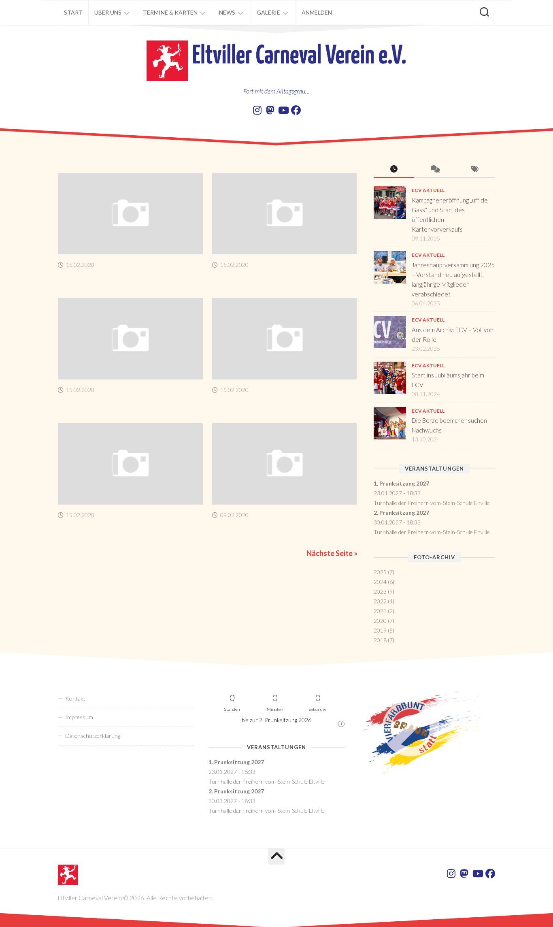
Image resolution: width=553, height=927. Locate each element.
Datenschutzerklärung (92, 735)
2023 (380, 591)
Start (73, 12)
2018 (380, 640)
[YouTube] (283, 110)
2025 (380, 572)
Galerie (268, 12)
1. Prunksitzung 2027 (401, 483)
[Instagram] (257, 110)
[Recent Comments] (434, 169)
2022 (380, 601)
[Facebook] (296, 110)
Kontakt (75, 698)
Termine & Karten (170, 12)
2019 (380, 630)
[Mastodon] (270, 110)
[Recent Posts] (394, 169)
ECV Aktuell (428, 190)
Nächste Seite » (331, 553)
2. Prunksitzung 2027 (401, 512)
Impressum (79, 717)
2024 (380, 581)
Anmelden (317, 12)
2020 (380, 620)
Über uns (107, 12)
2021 (380, 610)
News (227, 12)
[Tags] (475, 169)
